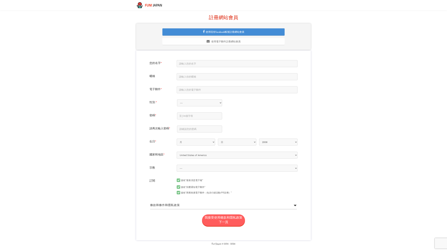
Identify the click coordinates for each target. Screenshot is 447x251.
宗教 (152, 167)
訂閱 (152, 181)
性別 (153, 102)
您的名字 (155, 63)
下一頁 (223, 220)
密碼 (152, 115)
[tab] (223, 205)
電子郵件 (155, 89)
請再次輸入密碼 (159, 128)
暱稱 (152, 76)
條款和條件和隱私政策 (165, 205)
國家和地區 (156, 154)
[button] (223, 31)
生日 (152, 141)
